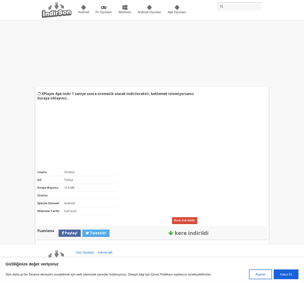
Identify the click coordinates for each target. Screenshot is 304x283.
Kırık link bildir (184, 216)
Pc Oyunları (103, 12)
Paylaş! (70, 228)
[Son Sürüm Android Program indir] (56, 16)
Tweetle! (97, 228)
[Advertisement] (152, 53)
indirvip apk (105, 248)
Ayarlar (260, 274)
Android (83, 12)
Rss (102, 255)
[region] (152, 270)
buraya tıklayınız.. (140, 93)
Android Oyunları (149, 12)
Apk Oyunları (177, 12)
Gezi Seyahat (84, 248)
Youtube (84, 255)
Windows (124, 12)
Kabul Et (286, 274)
